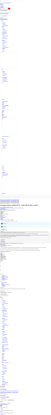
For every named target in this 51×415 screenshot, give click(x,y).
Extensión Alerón (4, 360)
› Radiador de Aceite (4, 319)
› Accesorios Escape (4, 30)
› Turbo (3, 34)
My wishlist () (4, 398)
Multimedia (3, 172)
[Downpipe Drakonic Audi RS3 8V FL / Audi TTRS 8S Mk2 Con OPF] (9, 199)
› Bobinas (3, 49)
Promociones (3, 193)
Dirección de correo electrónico (4, 13)
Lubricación (3, 40)
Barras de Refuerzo (4, 77)
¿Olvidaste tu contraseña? (3, 18)
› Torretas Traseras (4, 340)
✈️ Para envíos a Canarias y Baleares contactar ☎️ (6, 219)
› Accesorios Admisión (5, 25)
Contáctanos (3, 279)
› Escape (3, 305)
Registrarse (2, 19)
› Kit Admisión (4, 24)
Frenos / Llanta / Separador (5, 136)
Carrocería (3, 99)
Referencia (1, 245)
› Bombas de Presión (4, 38)
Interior (3, 165)
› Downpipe (3, 29)
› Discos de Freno (4, 141)
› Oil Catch (3, 43)
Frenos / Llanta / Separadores (5, 284)
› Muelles (3, 72)
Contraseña (1, 17)
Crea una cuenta (6, 19)
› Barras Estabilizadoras (5, 81)
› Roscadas (3, 75)
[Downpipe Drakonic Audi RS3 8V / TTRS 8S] (25, 207)
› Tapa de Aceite (4, 323)
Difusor (3, 114)
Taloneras (3, 110)
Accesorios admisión (4, 282)
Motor (2, 298)
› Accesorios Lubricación (5, 47)
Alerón (3, 115)
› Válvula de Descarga (5, 313)
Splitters (3, 111)
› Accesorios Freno (4, 142)
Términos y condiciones (5, 277)
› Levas (3, 377)
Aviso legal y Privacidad (5, 276)
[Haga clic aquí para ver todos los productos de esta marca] (2, 215)
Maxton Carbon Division (5, 105)
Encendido (3, 48)
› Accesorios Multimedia (5, 382)
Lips (2, 118)
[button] (25, 1)
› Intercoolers (4, 37)
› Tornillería (3, 146)
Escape (3, 26)
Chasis (3, 69)
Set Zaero (3, 108)
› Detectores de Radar (4, 175)
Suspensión (3, 71)
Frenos (3, 138)
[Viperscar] (1, 4)
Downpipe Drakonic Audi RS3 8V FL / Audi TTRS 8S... (9, 392)
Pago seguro (3, 278)
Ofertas (3, 104)
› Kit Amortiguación (4, 334)
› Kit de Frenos (4, 365)
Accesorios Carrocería (5, 101)
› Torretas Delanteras (4, 78)
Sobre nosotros (4, 275)
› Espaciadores (4, 147)
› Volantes (3, 170)
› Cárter (3, 44)
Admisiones (3, 300)
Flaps (2, 356)
